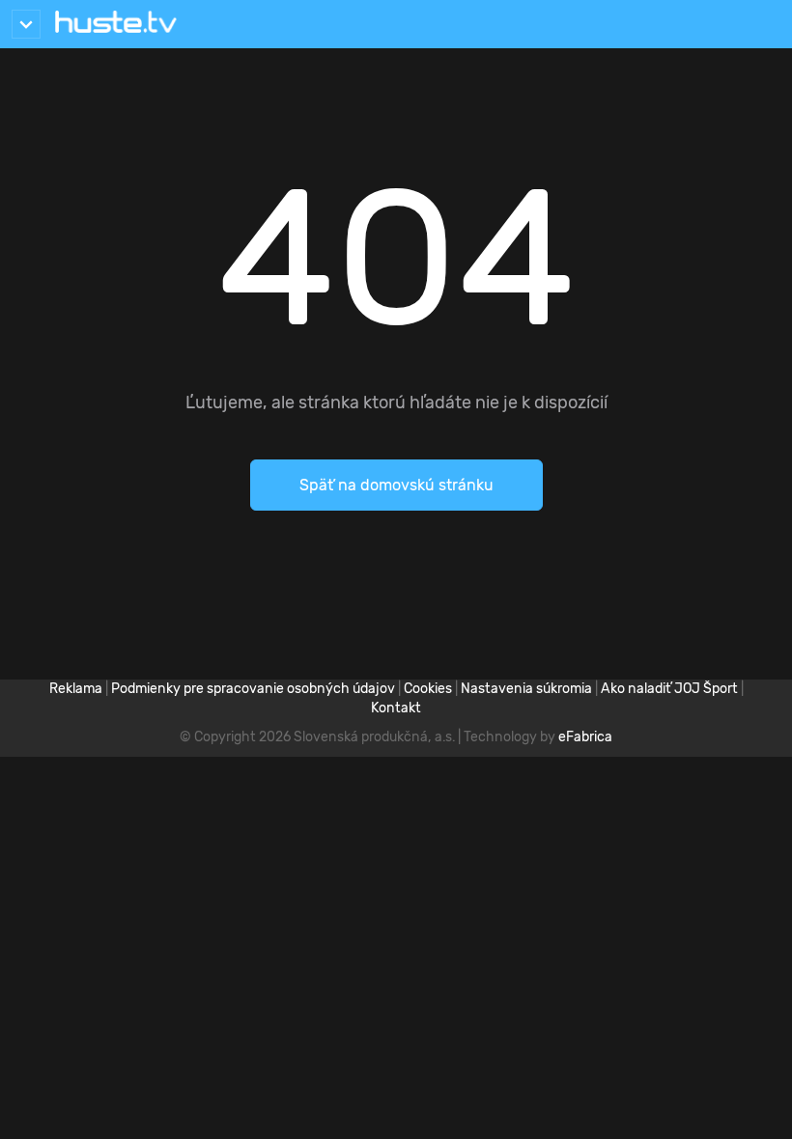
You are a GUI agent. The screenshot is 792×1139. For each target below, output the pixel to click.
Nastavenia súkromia (526, 689)
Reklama (75, 689)
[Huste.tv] (116, 24)
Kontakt (396, 708)
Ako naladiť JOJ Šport (669, 689)
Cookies (428, 689)
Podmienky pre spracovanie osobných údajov (253, 689)
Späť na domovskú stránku (396, 485)
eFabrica (585, 737)
